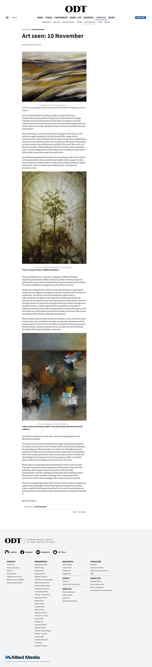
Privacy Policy (11, 574)
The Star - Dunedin (41, 634)
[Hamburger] (7, 17)
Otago (48, 17)
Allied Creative (67, 595)
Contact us (10, 565)
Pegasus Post (39, 601)
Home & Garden (68, 22)
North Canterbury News (43, 586)
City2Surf (65, 581)
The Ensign (38, 643)
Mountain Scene (40, 628)
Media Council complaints (15, 580)
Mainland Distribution (69, 601)
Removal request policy (15, 583)
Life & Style (26, 29)
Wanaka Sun (39, 622)
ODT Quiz (56, 22)
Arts (79, 512)
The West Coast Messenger (43, 580)
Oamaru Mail (39, 619)
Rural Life (75, 17)
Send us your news (13, 568)
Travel (100, 22)
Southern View (39, 607)
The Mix (79, 22)
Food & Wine (46, 22)
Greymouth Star (40, 574)
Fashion (107, 22)
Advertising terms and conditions (101, 590)
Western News (39, 604)
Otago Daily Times (41, 565)
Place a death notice (97, 584)
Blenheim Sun (39, 568)
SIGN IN (14, 18)
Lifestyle (101, 17)
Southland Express (41, 646)
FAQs (91, 574)
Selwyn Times (39, 610)
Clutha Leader (39, 637)
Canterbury (61, 17)
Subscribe (140, 17)
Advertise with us (96, 581)
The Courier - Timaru (42, 616)
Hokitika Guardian (41, 577)
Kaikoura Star (39, 571)
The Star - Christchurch (42, 595)
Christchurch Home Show (71, 584)
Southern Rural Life (41, 640)
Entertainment (89, 22)
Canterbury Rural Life (42, 589)
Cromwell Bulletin (41, 625)
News (40, 17)
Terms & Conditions (96, 568)
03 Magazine (66, 571)
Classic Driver (67, 568)
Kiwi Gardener (67, 565)
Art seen (83, 512)
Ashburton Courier (41, 613)
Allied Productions (68, 592)
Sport (111, 17)
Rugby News (66, 574)
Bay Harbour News (41, 598)
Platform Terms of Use (14, 577)
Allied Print (66, 598)
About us (10, 571)
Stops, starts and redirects (99, 571)
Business (88, 17)
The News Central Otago (43, 631)
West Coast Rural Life (42, 583)
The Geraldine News (41, 592)
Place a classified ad (97, 587)
